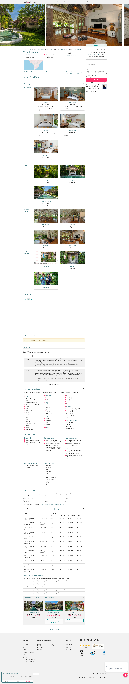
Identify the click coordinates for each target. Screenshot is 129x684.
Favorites (72, 2)
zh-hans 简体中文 (33, 673)
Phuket (39, 644)
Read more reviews (54, 384)
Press (24, 649)
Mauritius (40, 649)
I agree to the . (94, 75)
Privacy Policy (91, 677)
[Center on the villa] (31, 299)
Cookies (98, 677)
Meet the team (27, 658)
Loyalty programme (29, 659)
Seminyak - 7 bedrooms (54, 614)
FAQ (24, 647)
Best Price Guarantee (93, 54)
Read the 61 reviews (71, 55)
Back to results (62, 2)
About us (25, 644)
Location (38, 72)
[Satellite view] (25, 299)
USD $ (26, 509)
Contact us (101, 2)
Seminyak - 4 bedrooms (33, 614)
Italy (52, 644)
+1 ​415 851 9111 (92, 2)
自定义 (6, 681)
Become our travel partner (28, 662)
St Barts (53, 646)
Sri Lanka (40, 647)
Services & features (69, 72)
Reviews (48, 72)
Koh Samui (40, 646)
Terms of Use (96, 75)
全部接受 (28, 681)
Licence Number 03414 (100, 675)
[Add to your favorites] (64, 25)
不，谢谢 (17, 681)
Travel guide (69, 649)
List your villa (27, 651)
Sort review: (27, 356)
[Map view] (28, 299)
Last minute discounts (69, 646)
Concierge (26, 656)
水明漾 (28, 55)
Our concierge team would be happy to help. (51, 505)
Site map (103, 677)
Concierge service (79, 72)
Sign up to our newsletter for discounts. (96, 77)
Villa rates (59, 72)
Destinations (51, 2)
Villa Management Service (28, 653)
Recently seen (81, 2)
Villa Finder (69, 644)
